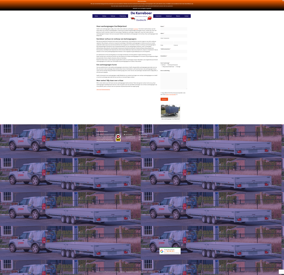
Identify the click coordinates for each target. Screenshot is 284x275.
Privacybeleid (143, 272)
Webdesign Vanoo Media (132, 272)
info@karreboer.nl (145, 139)
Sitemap (122, 272)
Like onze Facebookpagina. (103, 89)
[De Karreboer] (141, 16)
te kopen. (135, 29)
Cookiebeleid (151, 272)
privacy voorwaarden (171, 94)
